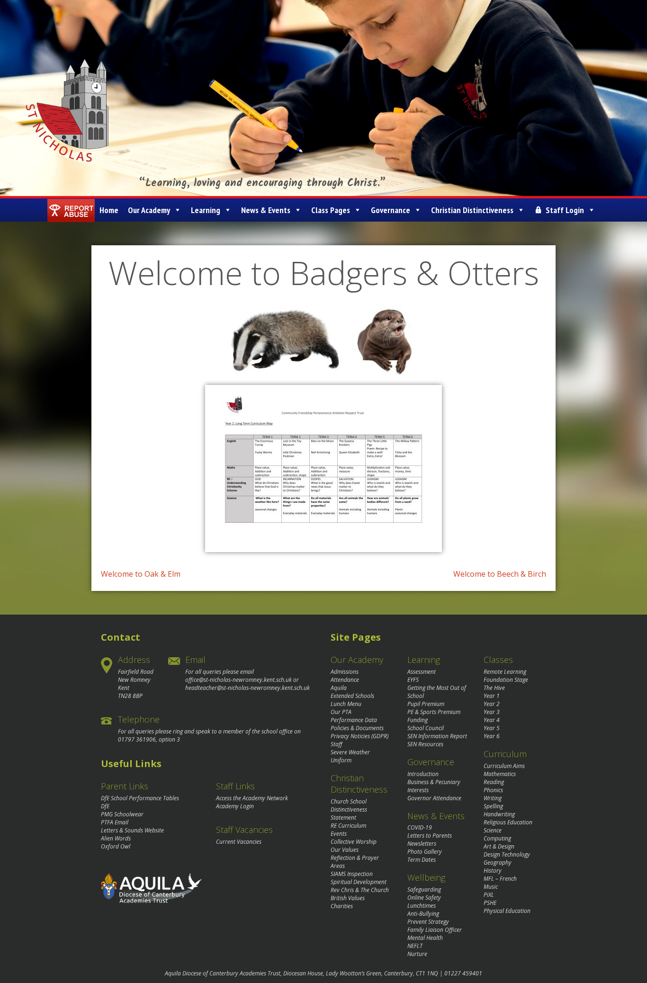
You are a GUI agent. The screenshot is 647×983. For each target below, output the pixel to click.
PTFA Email (114, 822)
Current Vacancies (238, 842)
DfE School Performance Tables (140, 798)
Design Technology (507, 854)
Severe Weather (350, 752)
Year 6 (492, 736)
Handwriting (499, 814)
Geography (498, 862)
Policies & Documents (357, 728)
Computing (497, 838)
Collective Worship (354, 842)
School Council (425, 728)
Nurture (417, 954)
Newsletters (421, 844)
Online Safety (424, 898)
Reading (494, 782)
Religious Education (508, 822)
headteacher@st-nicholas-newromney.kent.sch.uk (247, 688)
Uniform (341, 760)
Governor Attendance (434, 798)
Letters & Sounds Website (132, 830)
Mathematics (500, 774)
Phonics (493, 790)
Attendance (345, 680)
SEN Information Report (437, 736)
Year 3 (492, 712)
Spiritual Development (358, 882)
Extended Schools (352, 696)
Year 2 (492, 704)
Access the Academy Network (252, 798)
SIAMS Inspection (352, 874)
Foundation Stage (506, 680)
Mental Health (425, 938)
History (493, 871)
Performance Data (354, 720)
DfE (105, 806)
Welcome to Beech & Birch (499, 574)
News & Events (265, 210)
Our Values (345, 850)
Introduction (423, 774)
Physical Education (507, 911)
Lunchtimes (421, 906)
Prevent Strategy (428, 922)
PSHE (490, 903)
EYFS (413, 680)
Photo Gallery (424, 852)
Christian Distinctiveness (472, 210)
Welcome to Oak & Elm (140, 574)
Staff (336, 744)
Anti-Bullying (423, 914)
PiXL (489, 895)
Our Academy (149, 210)
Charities (342, 906)
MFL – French (500, 879)
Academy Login (235, 806)
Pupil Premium (425, 704)
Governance (390, 210)
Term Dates (421, 860)
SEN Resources (425, 744)
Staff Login (565, 210)
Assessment (421, 672)
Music (491, 887)
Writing (493, 798)
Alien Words (116, 838)
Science (493, 830)
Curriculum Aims (504, 766)
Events (339, 834)
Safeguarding (424, 889)
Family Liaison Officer (434, 930)
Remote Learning (505, 672)
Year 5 (492, 728)
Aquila (339, 688)
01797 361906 (137, 739)
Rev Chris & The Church (360, 890)
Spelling (493, 806)
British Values (348, 898)
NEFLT (414, 946)
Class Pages (330, 210)
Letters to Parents (429, 835)
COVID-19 (419, 827)
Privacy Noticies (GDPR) (359, 736)
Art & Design (499, 846)
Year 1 (492, 696)
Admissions (345, 672)
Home (108, 210)
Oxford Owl (115, 846)
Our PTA (341, 712)
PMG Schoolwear (122, 814)
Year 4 (492, 720)
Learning (205, 210)
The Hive (494, 688)
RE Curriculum (348, 826)
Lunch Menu (346, 704)
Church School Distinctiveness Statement (349, 809)
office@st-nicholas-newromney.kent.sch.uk (238, 680)
